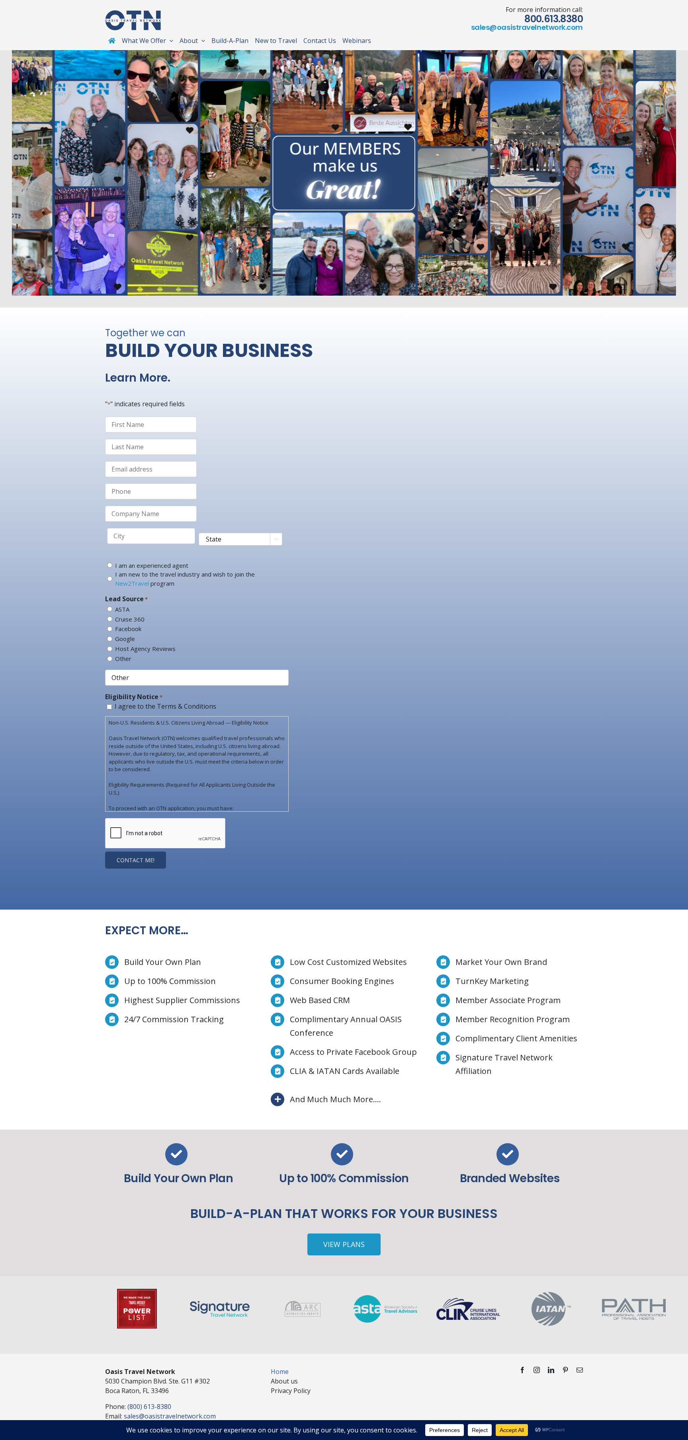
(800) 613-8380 (149, 1406)
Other (123, 659)
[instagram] (537, 1370)
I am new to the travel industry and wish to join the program (185, 578)
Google (125, 639)
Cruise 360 (130, 619)
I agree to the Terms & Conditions (165, 706)
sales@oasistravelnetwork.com (527, 27)
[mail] (580, 1370)
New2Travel (132, 583)
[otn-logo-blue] (133, 13)
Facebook (128, 629)
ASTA (122, 609)
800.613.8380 (553, 18)
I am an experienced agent (151, 565)
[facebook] (522, 1370)
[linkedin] (551, 1370)
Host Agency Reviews (145, 649)
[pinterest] (565, 1370)
